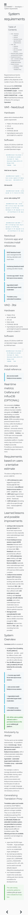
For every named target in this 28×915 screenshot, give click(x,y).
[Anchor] (25, 107)
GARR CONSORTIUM (10, 95)
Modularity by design (18, 66)
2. (13, 749)
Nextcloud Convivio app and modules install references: (18, 40)
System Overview (15, 64)
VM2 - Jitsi (13, 44)
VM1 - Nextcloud (14, 33)
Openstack (7, 102)
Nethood (7, 428)
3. (14, 698)
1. (14, 677)
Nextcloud (10, 653)
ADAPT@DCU (16, 806)
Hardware (16, 35)
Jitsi (18, 653)
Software (16, 37)
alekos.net (7, 426)
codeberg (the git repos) (14, 892)
